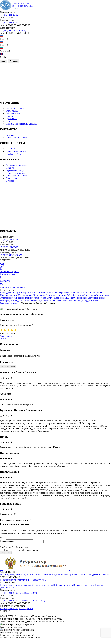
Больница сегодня (15, 108)
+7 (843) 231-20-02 (9, 15)
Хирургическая (90, 300)
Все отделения (13, 113)
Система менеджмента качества (21, 123)
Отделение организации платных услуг (20, 298)
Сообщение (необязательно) (14, 547)
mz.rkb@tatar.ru (26, 608)
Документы (11, 118)
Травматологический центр (69, 300)
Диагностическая (93, 292)
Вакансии (10, 148)
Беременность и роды (16, 170)
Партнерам (11, 121)
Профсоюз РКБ (13, 154)
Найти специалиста (15, 173)
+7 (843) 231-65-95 (9, 608)
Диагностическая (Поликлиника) (16, 295)
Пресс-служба (47, 298)
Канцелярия (39, 295)
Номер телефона (8, 541)
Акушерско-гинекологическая (69, 292)
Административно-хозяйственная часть (34, 292)
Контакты (10, 135)
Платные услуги (14, 178)
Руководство (12, 110)
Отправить (5, 553)
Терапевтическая (46, 300)
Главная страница (9, 303)
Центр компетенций (16, 151)
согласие (14, 550)
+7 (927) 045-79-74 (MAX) (13, 30)
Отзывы (10, 181)
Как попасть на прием (17, 165)
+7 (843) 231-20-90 (9, 22)
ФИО (2, 538)
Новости (10, 116)
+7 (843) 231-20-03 (28, 593)
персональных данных (49, 550)
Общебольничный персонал (81, 295)
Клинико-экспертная (56, 295)
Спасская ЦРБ (31, 300)
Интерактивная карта (16, 137)
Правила (10, 168)
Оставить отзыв (8, 366)
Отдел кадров (102, 295)
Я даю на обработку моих (32, 550)
